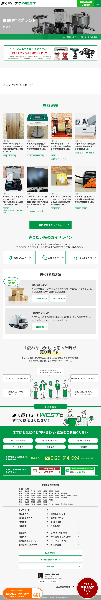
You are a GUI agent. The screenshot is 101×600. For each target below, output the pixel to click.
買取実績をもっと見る (50, 224)
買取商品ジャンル (57, 514)
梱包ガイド (58, 298)
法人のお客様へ (50, 553)
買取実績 (50, 566)
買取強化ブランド (73, 37)
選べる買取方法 (25, 518)
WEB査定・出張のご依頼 (60, 536)
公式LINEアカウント (59, 532)
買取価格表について (27, 540)
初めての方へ (24, 514)
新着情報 (23, 532)
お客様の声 (55, 526)
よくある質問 (55, 522)
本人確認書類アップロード (50, 559)
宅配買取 (40, 298)
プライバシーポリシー (59, 540)
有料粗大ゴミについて (28, 544)
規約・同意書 (55, 544)
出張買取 (40, 326)
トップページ (24, 510)
